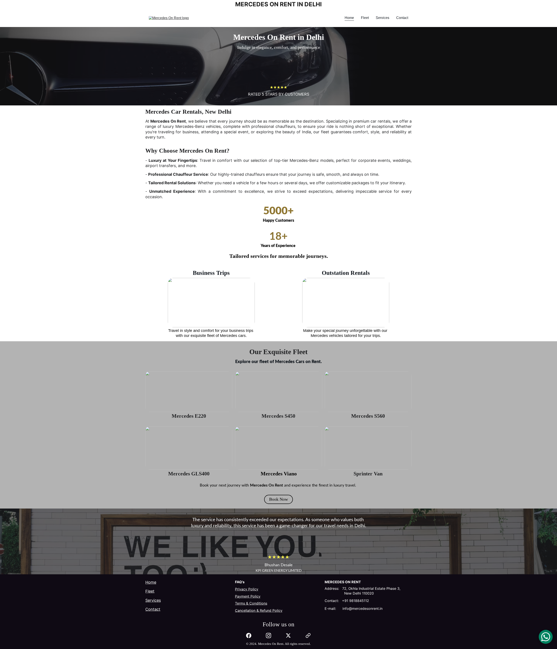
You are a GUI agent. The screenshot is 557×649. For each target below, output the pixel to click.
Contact (402, 18)
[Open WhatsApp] (546, 637)
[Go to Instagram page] (268, 635)
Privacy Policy (246, 589)
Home (349, 18)
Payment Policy (247, 596)
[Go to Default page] (308, 635)
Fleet (365, 18)
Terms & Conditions (251, 603)
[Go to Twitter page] (288, 635)
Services (382, 18)
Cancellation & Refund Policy (258, 610)
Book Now (278, 499)
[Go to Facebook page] (248, 635)
